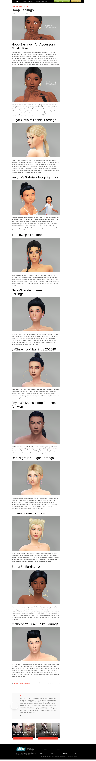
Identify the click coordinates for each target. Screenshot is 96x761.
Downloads (26, 1)
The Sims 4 (57, 684)
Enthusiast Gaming (61, 756)
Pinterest (63, 749)
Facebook (46, 749)
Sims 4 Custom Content (22, 6)
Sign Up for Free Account (62, 1)
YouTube (54, 749)
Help (44, 1)
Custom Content (51, 683)
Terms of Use (45, 756)
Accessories (44, 683)
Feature (14, 6)
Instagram (58, 749)
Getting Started (52, 746)
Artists (32, 1)
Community (39, 1)
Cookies (49, 756)
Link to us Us (58, 746)
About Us (46, 746)
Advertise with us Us (66, 746)
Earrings (58, 683)
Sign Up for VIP (76, 1)
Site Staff (73, 746)
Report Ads (78, 746)
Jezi (14, 13)
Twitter (50, 749)
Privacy (40, 756)
